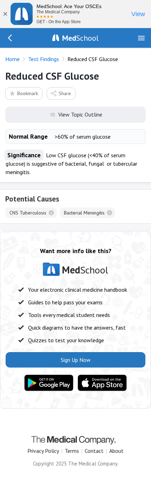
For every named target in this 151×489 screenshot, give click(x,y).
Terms (72, 450)
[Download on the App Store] (102, 383)
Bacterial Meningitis (84, 213)
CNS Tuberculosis (27, 213)
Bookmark (27, 93)
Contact (94, 450)
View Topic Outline (80, 114)
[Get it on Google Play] (48, 383)
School (80, 38)
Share (65, 93)
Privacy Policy (43, 450)
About (116, 450)
